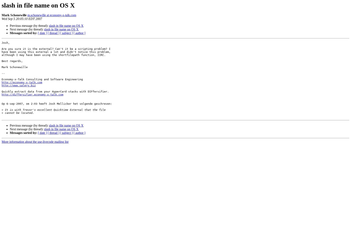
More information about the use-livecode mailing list (35, 141)
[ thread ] (53, 33)
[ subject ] (66, 33)
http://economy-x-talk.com (22, 82)
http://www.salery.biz (19, 85)
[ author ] (79, 33)
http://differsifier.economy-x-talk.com (32, 94)
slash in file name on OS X (66, 25)
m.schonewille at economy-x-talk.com (51, 15)
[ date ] (42, 33)
